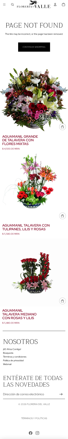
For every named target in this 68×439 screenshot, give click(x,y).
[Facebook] (30, 433)
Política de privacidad (13, 360)
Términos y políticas (34, 418)
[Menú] (4, 4)
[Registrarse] (61, 394)
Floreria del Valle (38, 404)
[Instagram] (37, 433)
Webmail (7, 364)
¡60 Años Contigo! (12, 349)
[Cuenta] (55, 4)
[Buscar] (12, 4)
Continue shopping (34, 47)
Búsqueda (8, 352)
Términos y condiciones (14, 356)
